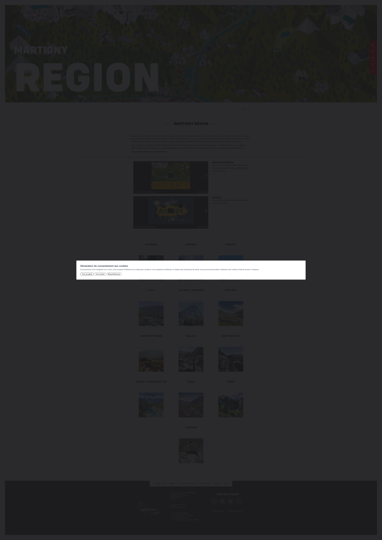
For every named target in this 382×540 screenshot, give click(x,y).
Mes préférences (114, 274)
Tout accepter (87, 274)
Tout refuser (100, 274)
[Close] (304, 258)
